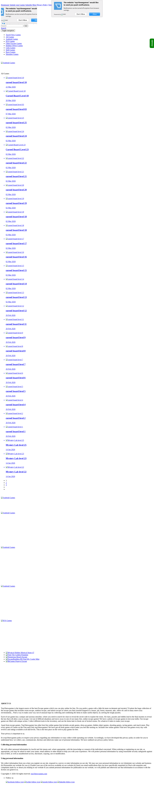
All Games (10, 37)
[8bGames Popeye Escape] (16, 661)
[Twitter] (32, 782)
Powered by (57, 14)
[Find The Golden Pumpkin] (17, 655)
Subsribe (28, 5)
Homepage (5, 5)
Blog (34, 5)
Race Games (10, 52)
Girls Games (10, 48)
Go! (26, 26)
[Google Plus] (49, 782)
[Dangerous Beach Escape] (16, 657)
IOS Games (10, 41)
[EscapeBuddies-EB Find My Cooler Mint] (22, 659)
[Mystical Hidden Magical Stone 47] (20, 653)
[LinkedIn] (66, 782)
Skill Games (10, 50)
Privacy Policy (42, 5)
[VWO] (63, 14)
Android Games (12, 39)
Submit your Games (17, 5)
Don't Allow (81, 14)
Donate (152, 43)
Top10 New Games (13, 35)
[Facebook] (15, 782)
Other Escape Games (14, 43)
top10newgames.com (39, 774)
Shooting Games (12, 54)
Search (3, 28)
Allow (95, 14)
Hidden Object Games (14, 46)
